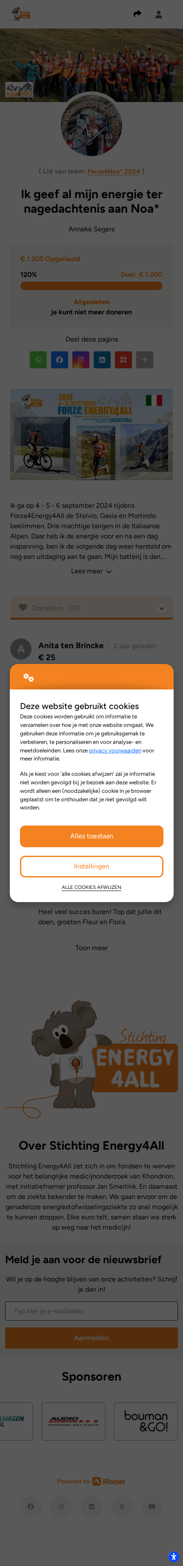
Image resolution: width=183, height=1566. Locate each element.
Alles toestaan (91, 836)
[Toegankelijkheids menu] (174, 1557)
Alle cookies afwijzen (91, 887)
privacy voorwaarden (115, 750)
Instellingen (91, 866)
